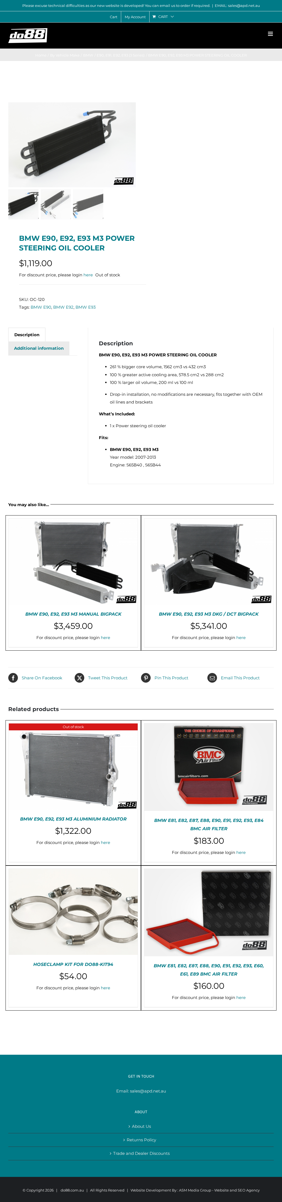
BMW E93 (85, 307)
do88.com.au (72, 1190)
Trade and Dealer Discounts (141, 1153)
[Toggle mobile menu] (271, 34)
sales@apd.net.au (148, 1091)
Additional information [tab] (39, 348)
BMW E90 (41, 307)
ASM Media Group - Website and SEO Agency (219, 1190)
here (88, 274)
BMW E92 (63, 307)
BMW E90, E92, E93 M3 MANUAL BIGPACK (73, 614)
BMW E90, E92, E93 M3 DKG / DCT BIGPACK (209, 614)
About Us (141, 1126)
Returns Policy (141, 1139)
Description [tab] (26, 334)
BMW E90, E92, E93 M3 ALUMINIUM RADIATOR (73, 819)
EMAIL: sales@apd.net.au (237, 5)
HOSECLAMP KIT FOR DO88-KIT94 (73, 964)
